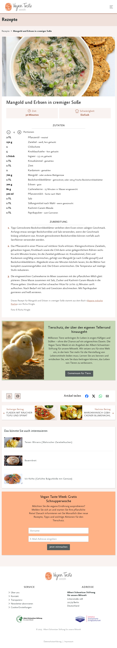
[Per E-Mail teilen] (107, 396)
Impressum (68, 642)
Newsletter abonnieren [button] (22, 604)
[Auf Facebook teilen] (86, 396)
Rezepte (6, 31)
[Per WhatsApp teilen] (100, 396)
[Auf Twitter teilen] (93, 396)
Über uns (15, 593)
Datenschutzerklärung (52, 642)
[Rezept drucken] (18, 396)
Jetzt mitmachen (58, 547)
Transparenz (16, 600)
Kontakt (15, 596)
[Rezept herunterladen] (9, 396)
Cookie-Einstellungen (21, 607)
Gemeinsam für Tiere (79, 373)
